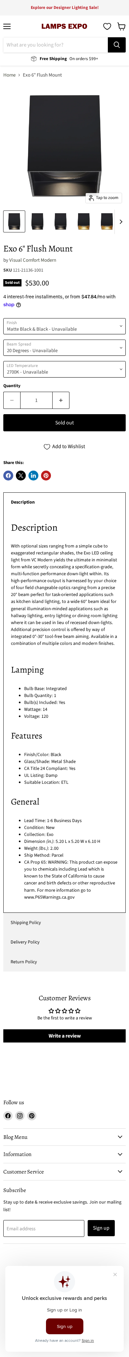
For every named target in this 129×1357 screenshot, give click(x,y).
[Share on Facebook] (8, 475)
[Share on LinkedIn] (33, 475)
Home (9, 75)
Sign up (101, 1228)
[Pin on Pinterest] (46, 475)
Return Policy (24, 962)
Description (23, 502)
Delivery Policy (25, 942)
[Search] (117, 44)
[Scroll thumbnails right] (119, 222)
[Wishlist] (107, 26)
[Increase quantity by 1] (61, 400)
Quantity (12, 385)
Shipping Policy (26, 922)
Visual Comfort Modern (32, 260)
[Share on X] (21, 475)
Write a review (65, 1036)
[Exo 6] (14, 221)
